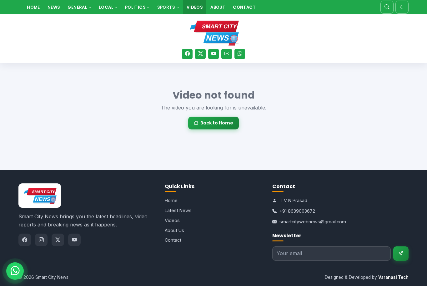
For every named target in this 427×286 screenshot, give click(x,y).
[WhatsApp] (239, 54)
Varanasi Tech (393, 277)
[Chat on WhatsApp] (15, 271)
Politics (136, 7)
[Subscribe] (401, 253)
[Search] (387, 7)
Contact (244, 7)
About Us (174, 230)
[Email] (226, 54)
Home (33, 7)
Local (106, 7)
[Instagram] (41, 240)
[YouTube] (213, 54)
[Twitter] (200, 54)
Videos (195, 7)
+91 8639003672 (297, 211)
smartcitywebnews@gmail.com (312, 221)
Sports (166, 7)
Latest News (178, 210)
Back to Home (216, 123)
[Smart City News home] (213, 32)
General (78, 7)
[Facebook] (187, 54)
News (54, 7)
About (217, 7)
